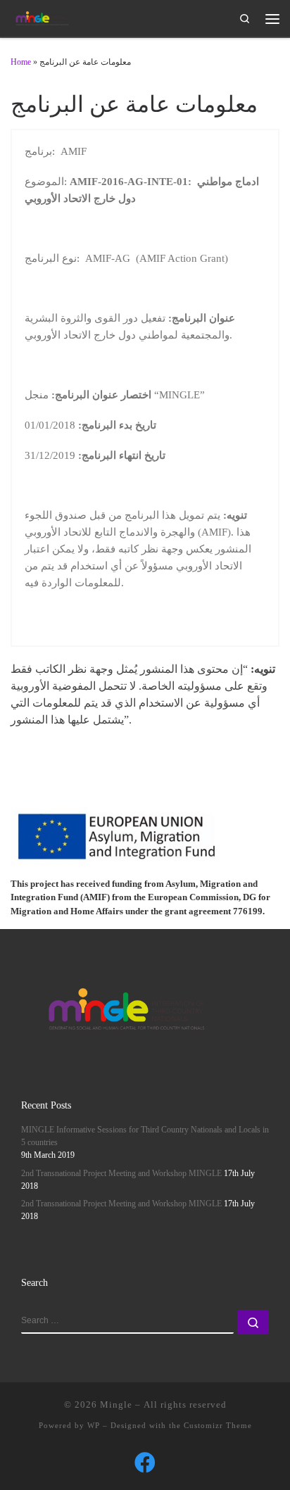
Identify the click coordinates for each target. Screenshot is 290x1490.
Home (21, 62)
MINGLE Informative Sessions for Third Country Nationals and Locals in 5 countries (145, 1136)
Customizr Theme (218, 1425)
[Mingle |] (42, 17)
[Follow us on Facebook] (145, 1462)
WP (93, 1425)
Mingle (116, 1404)
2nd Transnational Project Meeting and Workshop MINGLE (121, 1173)
